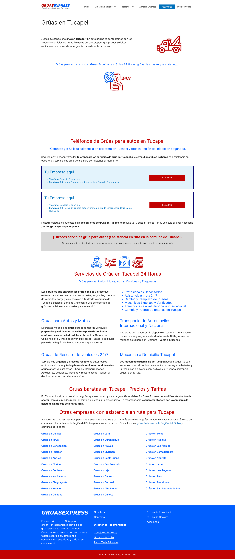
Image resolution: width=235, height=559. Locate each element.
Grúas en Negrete (156, 458)
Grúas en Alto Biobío (105, 488)
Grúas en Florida (51, 464)
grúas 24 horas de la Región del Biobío (159, 423)
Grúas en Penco (155, 476)
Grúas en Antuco (51, 458)
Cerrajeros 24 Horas (105, 532)
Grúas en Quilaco (51, 433)
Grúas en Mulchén (104, 451)
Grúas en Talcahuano (158, 482)
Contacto (99, 517)
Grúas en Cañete (103, 494)
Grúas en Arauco (103, 445)
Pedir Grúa (167, 7)
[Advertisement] (117, 115)
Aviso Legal (152, 521)
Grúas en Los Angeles (158, 470)
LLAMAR (167, 177)
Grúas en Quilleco (51, 494)
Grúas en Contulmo (52, 470)
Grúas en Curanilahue (106, 439)
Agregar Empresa (147, 6)
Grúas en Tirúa (50, 439)
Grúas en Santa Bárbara (159, 451)
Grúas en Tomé (154, 433)
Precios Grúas (184, 6)
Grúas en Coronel (103, 482)
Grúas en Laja (101, 470)
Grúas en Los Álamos (158, 445)
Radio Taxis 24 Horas (106, 542)
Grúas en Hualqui (156, 439)
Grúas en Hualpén (51, 451)
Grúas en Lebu (154, 464)
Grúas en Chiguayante (54, 482)
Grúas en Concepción (54, 445)
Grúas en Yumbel (51, 488)
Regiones (126, 6)
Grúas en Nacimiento (53, 476)
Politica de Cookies (157, 517)
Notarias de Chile (104, 537)
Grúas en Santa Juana (106, 458)
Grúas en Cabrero (103, 476)
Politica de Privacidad (158, 512)
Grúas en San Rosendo (106, 464)
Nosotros (99, 512)
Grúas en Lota (101, 433)
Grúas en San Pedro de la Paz (163, 488)
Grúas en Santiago (104, 6)
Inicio (86, 6)
